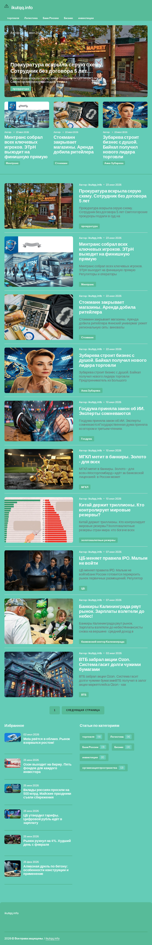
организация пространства (103, 767)
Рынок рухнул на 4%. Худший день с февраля (47, 842)
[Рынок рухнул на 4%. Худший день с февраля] (12, 843)
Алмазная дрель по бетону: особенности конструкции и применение (46, 870)
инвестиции (86, 18)
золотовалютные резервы (98, 540)
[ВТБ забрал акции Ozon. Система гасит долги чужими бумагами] (38, 674)
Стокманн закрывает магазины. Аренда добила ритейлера (73, 144)
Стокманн (61, 163)
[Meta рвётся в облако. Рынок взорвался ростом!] (12, 741)
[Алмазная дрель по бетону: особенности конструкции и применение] (12, 868)
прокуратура (21, 88)
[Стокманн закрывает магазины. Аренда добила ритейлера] (76, 115)
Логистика (31, 18)
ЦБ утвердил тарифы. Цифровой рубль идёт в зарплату (42, 819)
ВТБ (83, 694)
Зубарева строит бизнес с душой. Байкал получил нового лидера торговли (121, 147)
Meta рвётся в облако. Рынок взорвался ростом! (46, 741)
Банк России (51, 18)
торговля (13, 18)
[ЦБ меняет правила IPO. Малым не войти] (38, 570)
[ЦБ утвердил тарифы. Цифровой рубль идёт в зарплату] (12, 817)
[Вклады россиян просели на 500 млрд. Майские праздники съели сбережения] (12, 792)
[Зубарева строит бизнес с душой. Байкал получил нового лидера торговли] (125, 115)
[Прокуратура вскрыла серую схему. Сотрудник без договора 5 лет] (76, 61)
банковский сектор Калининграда (102, 641)
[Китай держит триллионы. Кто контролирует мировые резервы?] (38, 520)
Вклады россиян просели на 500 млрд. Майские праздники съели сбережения (47, 793)
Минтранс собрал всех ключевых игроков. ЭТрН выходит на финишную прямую (25, 147)
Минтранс (12, 163)
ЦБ (83, 588)
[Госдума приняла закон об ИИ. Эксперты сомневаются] (38, 421)
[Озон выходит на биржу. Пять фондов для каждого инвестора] (12, 766)
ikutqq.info (53, 938)
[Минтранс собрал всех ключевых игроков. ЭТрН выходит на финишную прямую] (26, 115)
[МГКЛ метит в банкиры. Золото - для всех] (38, 469)
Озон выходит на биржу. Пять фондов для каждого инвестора (47, 768)
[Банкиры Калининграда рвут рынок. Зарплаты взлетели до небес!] (38, 621)
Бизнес (68, 18)
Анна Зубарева (113, 163)
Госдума (86, 438)
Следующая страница (83, 710)
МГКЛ (84, 487)
